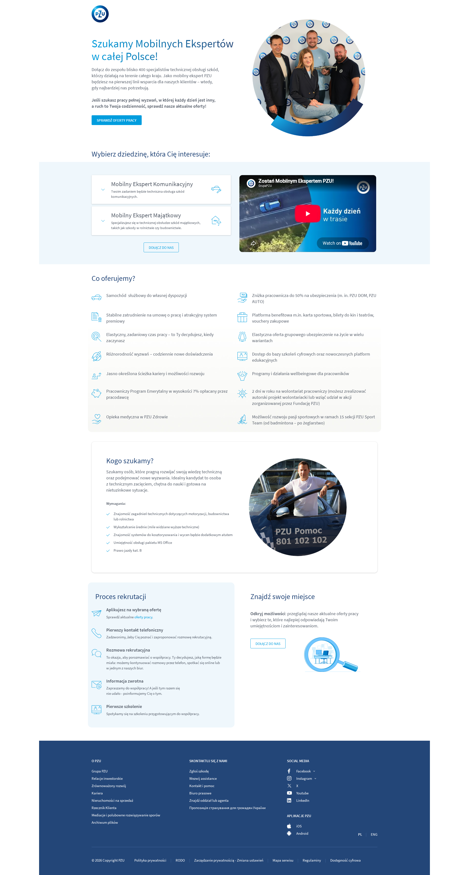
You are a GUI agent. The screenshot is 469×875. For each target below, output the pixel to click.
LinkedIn (302, 800)
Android (302, 833)
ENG (374, 834)
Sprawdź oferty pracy (117, 120)
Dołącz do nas (161, 247)
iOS (299, 826)
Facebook (303, 771)
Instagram (304, 778)
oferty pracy (143, 617)
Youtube (302, 793)
